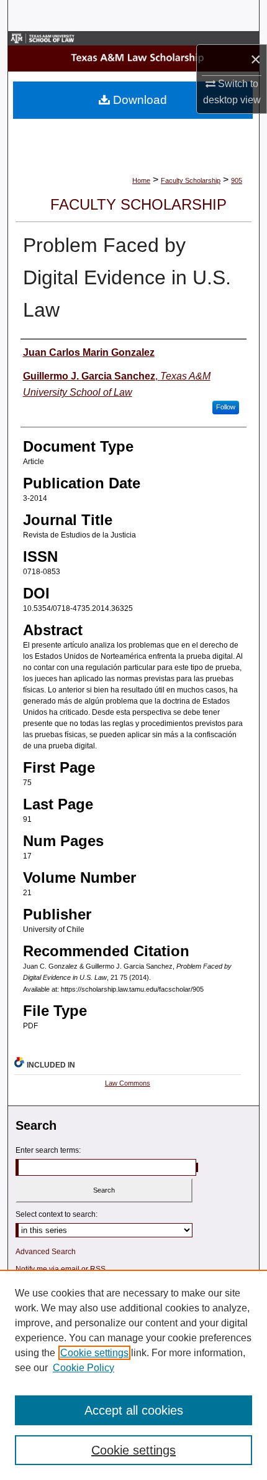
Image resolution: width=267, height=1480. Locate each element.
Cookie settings (94, 1352)
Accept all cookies (133, 1410)
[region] (133, 1375)
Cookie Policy (83, 1367)
